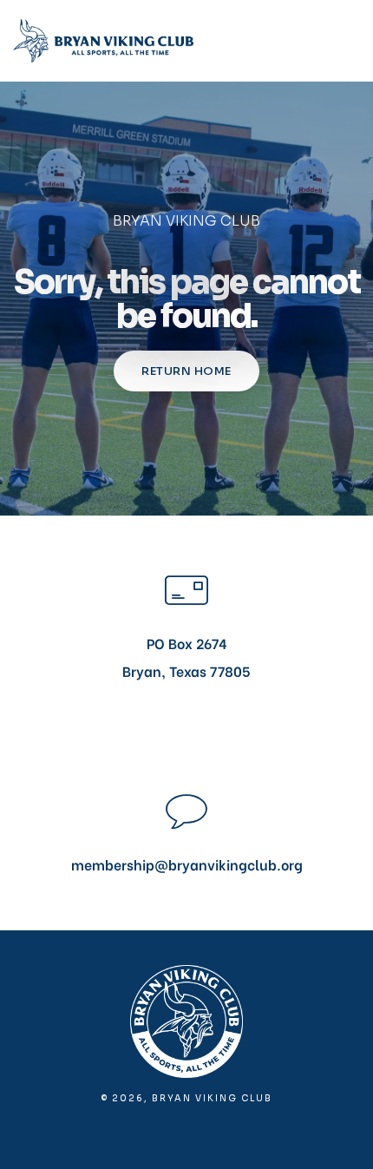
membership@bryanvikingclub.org (187, 864)
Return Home (186, 371)
